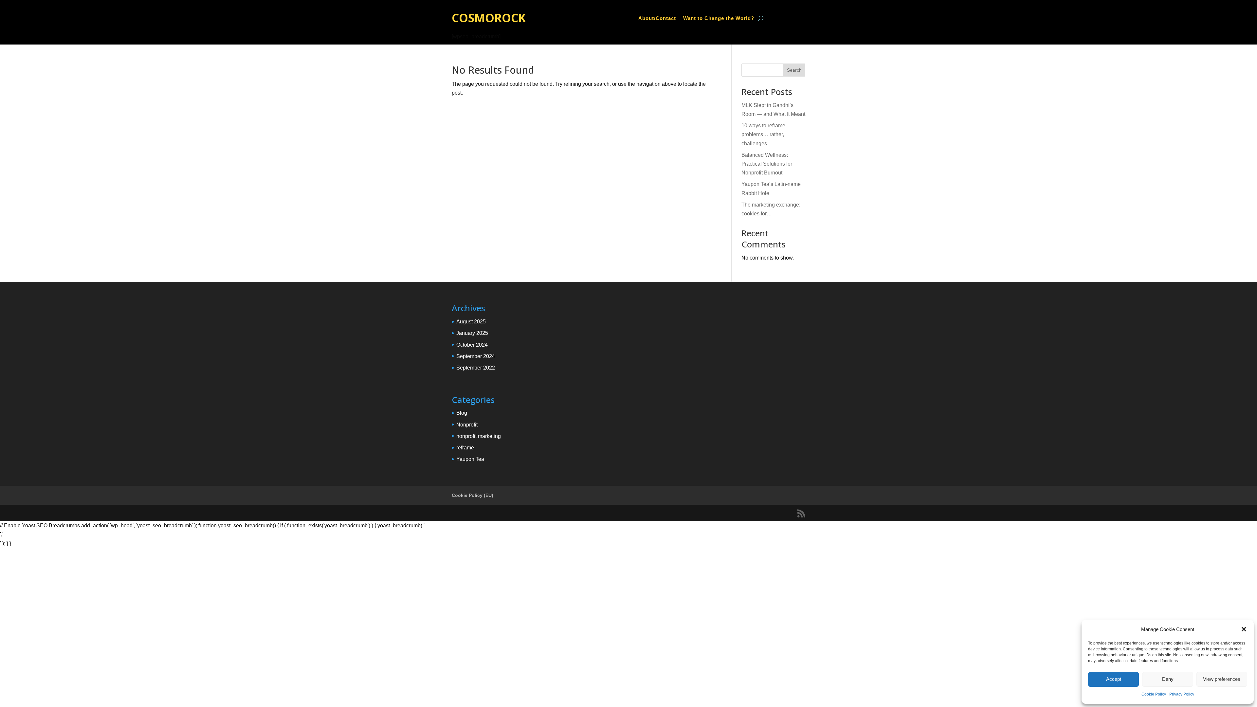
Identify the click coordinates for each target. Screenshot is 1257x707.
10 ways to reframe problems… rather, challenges (763, 134)
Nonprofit (467, 424)
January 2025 (472, 333)
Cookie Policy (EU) (472, 495)
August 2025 (471, 321)
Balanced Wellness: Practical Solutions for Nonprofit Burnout (766, 163)
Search (794, 70)
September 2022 (475, 368)
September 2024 (475, 356)
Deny (1168, 679)
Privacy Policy (1181, 694)
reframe (465, 447)
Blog (461, 413)
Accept (1113, 679)
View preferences (1221, 679)
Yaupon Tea (470, 459)
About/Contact (657, 18)
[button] (1244, 629)
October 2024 (472, 345)
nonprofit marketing (478, 436)
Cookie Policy (1153, 694)
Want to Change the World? (718, 18)
